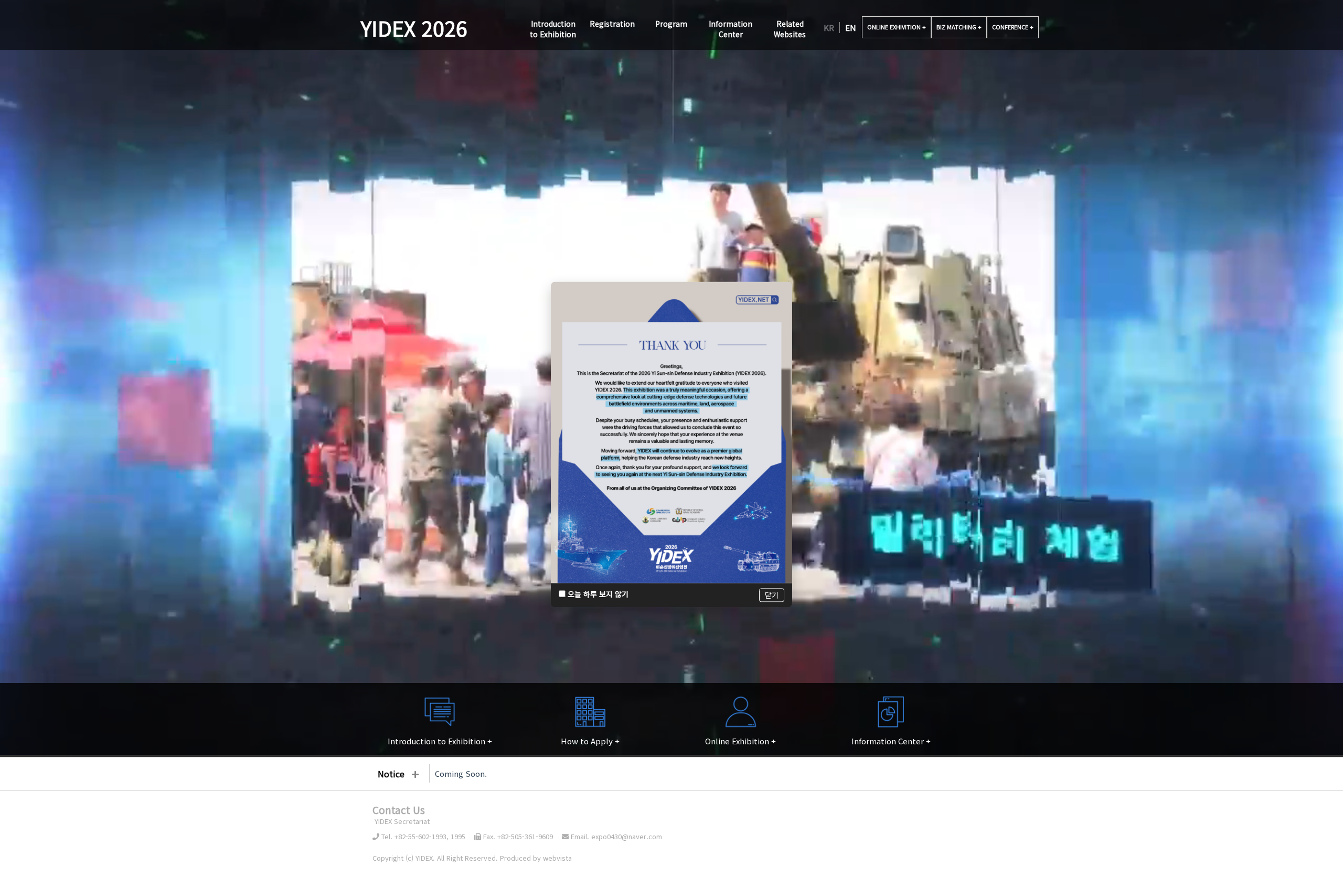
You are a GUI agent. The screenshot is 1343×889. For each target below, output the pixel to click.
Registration (612, 23)
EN (850, 27)
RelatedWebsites (790, 28)
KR (829, 27)
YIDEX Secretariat (401, 821)
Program (671, 23)
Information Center (730, 28)
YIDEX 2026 (413, 27)
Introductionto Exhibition (553, 28)
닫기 (772, 595)
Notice (391, 773)
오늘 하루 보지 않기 (597, 594)
